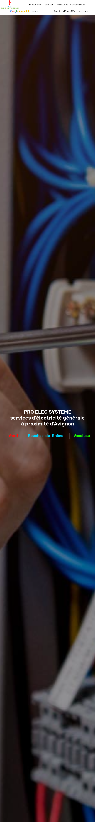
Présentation (35, 4)
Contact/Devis (77, 4)
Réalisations (62, 4)
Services (49, 4)
